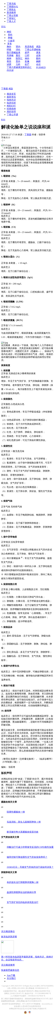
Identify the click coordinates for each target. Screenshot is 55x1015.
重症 (18, 55)
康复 (38, 52)
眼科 (38, 58)
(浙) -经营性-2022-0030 (16, 988)
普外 (18, 61)
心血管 (11, 40)
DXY (20, 986)
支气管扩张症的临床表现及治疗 (22, 902)
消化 (18, 49)
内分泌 (10, 70)
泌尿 (9, 64)
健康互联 (20, 67)
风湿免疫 (29, 46)
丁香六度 (11, 67)
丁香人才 (11, 21)
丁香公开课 (30, 49)
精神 (9, 58)
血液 (18, 52)
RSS (3, 119)
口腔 (27, 55)
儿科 (18, 64)
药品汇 (28, 67)
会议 (38, 64)
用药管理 (11, 111)
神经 (9, 32)
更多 (9, 43)
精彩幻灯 (11, 105)
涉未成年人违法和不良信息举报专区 (27, 1006)
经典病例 (11, 108)
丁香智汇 (11, 18)
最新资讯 (11, 97)
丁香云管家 (12, 15)
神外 (27, 58)
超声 (27, 52)
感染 (38, 46)
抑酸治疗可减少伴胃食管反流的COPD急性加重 (30, 847)
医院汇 (19, 58)
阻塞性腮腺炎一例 (16, 812)
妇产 (27, 64)
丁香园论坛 (12, 6)
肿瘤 (10, 37)
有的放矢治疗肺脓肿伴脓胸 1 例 (22, 882)
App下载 (11, 975)
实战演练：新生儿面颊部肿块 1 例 (24, 822)
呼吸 (9, 49)
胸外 (9, 46)
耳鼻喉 (10, 55)
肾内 (18, 46)
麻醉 (38, 61)
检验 (38, 49)
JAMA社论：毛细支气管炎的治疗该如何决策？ (30, 867)
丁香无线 (11, 3)
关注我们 (11, 978)
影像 (27, 61)
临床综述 (11, 103)
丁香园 (4, 88)
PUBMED (41, 67)
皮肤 (38, 55)
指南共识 (11, 100)
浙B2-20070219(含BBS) (44, 986)
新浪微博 (11, 12)
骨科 (10, 35)
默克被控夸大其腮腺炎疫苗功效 (22, 832)
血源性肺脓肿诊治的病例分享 (21, 892)
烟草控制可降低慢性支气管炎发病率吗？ (27, 857)
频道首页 (11, 94)
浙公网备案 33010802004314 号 (37, 988)
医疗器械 (11, 52)
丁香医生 (11, 9)
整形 (9, 61)
